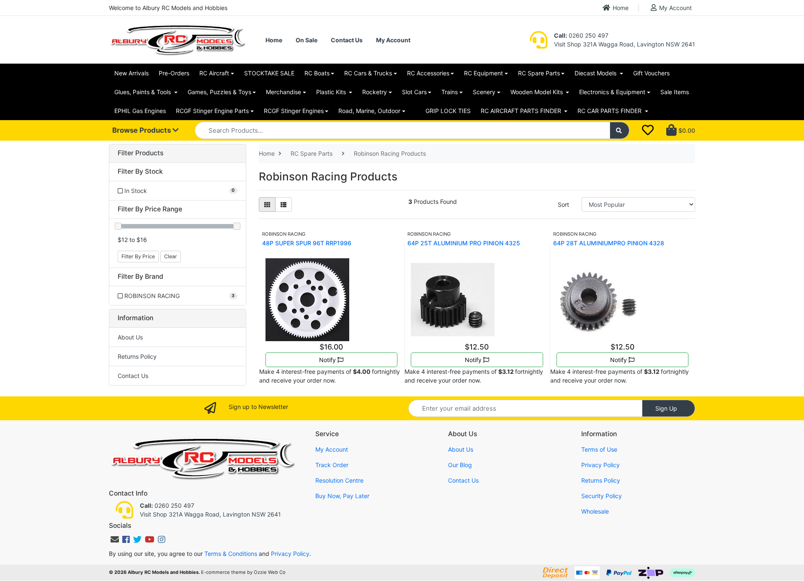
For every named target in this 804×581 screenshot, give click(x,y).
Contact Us (347, 40)
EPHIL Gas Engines (140, 110)
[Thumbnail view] (267, 204)
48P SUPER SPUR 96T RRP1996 (306, 243)
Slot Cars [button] (414, 91)
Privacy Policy (600, 464)
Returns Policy (137, 356)
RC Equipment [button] (483, 73)
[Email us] (115, 540)
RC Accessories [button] (428, 73)
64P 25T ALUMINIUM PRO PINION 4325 (463, 243)
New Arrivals (131, 73)
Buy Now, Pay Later (342, 495)
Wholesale (595, 511)
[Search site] (620, 130)
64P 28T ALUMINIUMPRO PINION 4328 (608, 243)
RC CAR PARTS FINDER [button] (610, 110)
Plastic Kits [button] (332, 91)
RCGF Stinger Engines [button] (294, 110)
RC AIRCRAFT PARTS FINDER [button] (522, 110)
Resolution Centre (339, 480)
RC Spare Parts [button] (539, 73)
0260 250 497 (581, 35)
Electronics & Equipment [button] (612, 91)
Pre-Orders (174, 73)
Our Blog (460, 464)
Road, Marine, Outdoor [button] (369, 110)
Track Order (331, 464)
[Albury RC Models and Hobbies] (177, 39)
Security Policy (601, 495)
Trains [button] (449, 91)
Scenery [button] (484, 91)
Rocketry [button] (374, 91)
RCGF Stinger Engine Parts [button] (212, 110)
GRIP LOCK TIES (448, 110)
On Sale (306, 40)
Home (621, 7)
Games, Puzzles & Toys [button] (219, 91)
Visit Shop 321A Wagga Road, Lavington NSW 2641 (624, 44)
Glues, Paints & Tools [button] (143, 91)
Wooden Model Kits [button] (537, 91)
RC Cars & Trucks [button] (368, 73)
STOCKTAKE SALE (269, 73)
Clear (170, 256)
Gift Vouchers (651, 73)
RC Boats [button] (317, 73)
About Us (130, 337)
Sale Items (674, 91)
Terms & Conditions (230, 553)
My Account (675, 7)
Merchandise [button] (283, 91)
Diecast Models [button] (596, 73)
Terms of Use (599, 449)
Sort (563, 204)
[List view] (283, 204)
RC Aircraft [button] (214, 73)
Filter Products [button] (140, 153)
